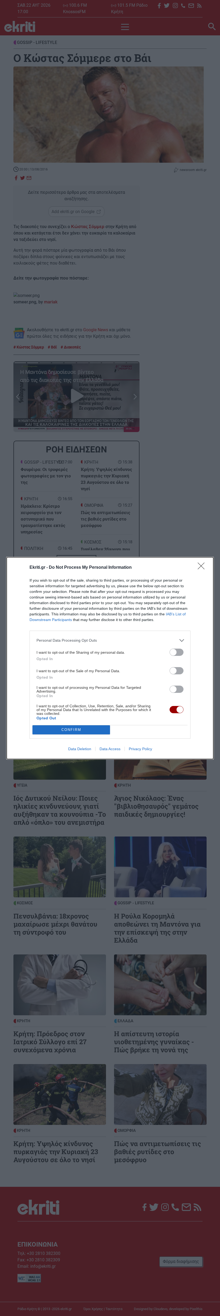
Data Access (110, 749)
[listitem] (110, 640)
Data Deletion (79, 749)
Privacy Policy (140, 749)
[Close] (203, 568)
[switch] (177, 652)
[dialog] (110, 658)
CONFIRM (71, 730)
